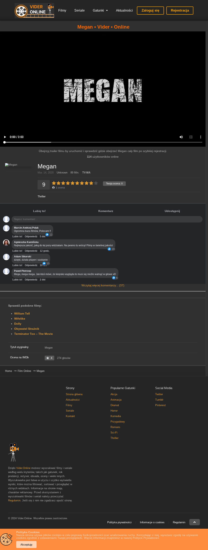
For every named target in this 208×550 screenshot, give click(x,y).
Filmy (62, 10)
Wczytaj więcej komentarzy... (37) (102, 285)
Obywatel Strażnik (26, 328)
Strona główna (74, 394)
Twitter (159, 394)
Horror (114, 410)
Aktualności (124, 10)
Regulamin (14, 500)
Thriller (42, 196)
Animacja (115, 399)
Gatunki (98, 10)
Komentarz (105, 211)
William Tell (22, 313)
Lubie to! (17, 236)
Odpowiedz (31, 236)
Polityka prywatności (119, 522)
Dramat (114, 405)
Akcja (113, 394)
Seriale (79, 10)
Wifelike (19, 318)
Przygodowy (117, 421)
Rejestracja (180, 10)
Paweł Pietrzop (22, 271)
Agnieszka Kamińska (26, 242)
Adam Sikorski (22, 256)
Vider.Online (23, 468)
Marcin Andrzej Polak (26, 228)
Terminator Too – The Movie (33, 333)
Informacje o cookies (152, 522)
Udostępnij (172, 211)
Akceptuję (26, 544)
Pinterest (160, 405)
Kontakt (70, 416)
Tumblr (159, 399)
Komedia (115, 416)
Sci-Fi (113, 432)
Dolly (17, 323)
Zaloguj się (150, 10)
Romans (115, 427)
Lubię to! (39, 211)
